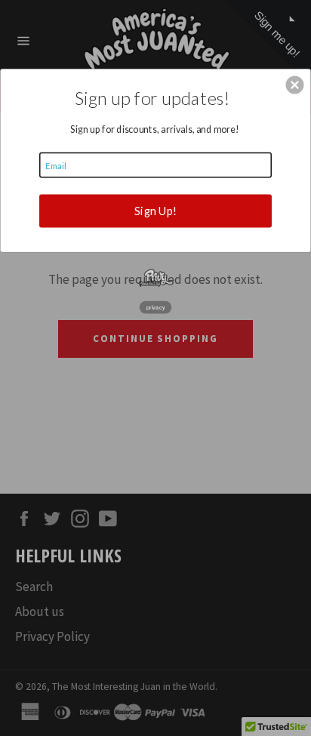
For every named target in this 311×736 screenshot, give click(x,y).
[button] (294, 84)
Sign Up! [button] (155, 210)
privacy (155, 306)
